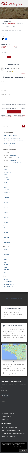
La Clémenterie (6, 406)
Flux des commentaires (9, 284)
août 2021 (6, 182)
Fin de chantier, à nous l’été (7, 51)
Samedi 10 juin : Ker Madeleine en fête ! (12, 138)
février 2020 (6, 215)
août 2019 (6, 222)
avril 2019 (6, 232)
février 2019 (6, 237)
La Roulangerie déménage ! (9, 143)
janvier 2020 (6, 217)
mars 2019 (6, 235)
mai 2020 (5, 207)
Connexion (6, 279)
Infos (5, 262)
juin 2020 (5, 205)
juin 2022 (5, 174)
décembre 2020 (7, 192)
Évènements (6, 257)
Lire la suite (6, 339)
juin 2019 (5, 227)
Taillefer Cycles (6, 416)
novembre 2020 (7, 194)
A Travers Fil (5, 410)
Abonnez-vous (5, 395)
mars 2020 (6, 212)
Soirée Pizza (6, 269)
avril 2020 (6, 210)
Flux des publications (8, 281)
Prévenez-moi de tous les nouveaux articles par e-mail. (13, 108)
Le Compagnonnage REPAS (8, 413)
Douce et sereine (18, 157)
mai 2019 (5, 230)
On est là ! (16, 46)
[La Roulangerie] (12, 4)
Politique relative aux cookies (11, 447)
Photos (5, 267)
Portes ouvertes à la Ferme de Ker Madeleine (13, 140)
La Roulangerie (7, 162)
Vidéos (5, 272)
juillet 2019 (6, 225)
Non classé (6, 264)
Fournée (5, 259)
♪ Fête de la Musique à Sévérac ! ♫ (11, 135)
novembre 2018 (7, 242)
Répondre (24, 73)
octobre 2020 (6, 197)
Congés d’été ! (13, 155)
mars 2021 (6, 187)
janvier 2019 (6, 240)
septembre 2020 (7, 200)
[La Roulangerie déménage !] (14, 351)
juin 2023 (5, 169)
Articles (9, 57)
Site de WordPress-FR (8, 286)
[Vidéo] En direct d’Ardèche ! (18, 162)
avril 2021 (6, 184)
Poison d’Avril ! (7, 145)
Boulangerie (6, 254)
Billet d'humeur (7, 252)
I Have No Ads (5, 419)
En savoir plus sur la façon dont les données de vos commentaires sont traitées (14, 117)
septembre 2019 (7, 220)
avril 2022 (6, 177)
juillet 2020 (6, 202)
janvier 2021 (6, 189)
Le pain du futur (13, 160)
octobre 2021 (6, 179)
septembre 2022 (7, 172)
